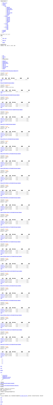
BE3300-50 (2, 194)
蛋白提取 (8, 17)
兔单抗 (3, 68)
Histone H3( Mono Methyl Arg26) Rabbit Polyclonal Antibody (11, 271)
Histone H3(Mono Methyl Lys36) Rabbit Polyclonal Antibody (11, 212)
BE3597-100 (3, 79)
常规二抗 (8, 11)
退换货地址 (16, 385)
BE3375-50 (2, 118)
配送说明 (5, 383)
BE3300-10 (2, 191)
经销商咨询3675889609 (6, 377)
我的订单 (4, 40)
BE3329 (6, 141)
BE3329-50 (2, 147)
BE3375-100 (3, 119)
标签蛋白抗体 (9, 8)
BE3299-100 (3, 207)
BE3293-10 (2, 294)
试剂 (7, 22)
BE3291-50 (2, 326)
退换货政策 (12, 385)
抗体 (5, 6)
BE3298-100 (3, 222)
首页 (4, 2)
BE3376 (6, 97)
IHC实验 (6, 23)
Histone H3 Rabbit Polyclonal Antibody (7, 82)
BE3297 (6, 229)
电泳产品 (8, 18)
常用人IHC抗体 (9, 12)
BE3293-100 (3, 295)
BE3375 (6, 111)
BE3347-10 (2, 135)
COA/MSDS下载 (3, 385)
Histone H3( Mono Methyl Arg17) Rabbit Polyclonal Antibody (11, 329)
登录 (3, 38)
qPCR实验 (6, 27)
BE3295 (6, 258)
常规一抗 (8, 10)
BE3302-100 (3, 163)
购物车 (3, 42)
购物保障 (12, 383)
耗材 (7, 24)
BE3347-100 (3, 134)
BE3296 (6, 243)
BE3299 (6, 199)
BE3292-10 (2, 309)
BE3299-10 (2, 206)
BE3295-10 (2, 265)
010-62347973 (4, 375)
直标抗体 (8, 7)
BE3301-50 (2, 179)
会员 (1, 372)
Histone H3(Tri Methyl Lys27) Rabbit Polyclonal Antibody (10, 227)
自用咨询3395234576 (6, 378)
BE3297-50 (2, 238)
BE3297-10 (2, 235)
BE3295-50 (2, 267)
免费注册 (2, 383)
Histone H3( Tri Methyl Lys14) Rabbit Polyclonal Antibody (10, 344)
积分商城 (4, 30)
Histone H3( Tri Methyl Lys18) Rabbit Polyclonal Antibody (10, 285)
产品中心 (4, 5)
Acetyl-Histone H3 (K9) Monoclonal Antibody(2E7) (9, 70)
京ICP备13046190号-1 (24, 395)
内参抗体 (8, 13)
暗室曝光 (8, 21)
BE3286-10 (2, 353)
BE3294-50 (2, 282)
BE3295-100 (3, 266)
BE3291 (6, 317)
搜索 (1, 35)
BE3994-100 (3, 91)
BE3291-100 (3, 325)
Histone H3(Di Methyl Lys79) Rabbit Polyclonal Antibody (10, 168)
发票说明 (8, 385)
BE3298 (6, 214)
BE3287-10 (2, 338)
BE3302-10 (2, 162)
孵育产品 (8, 20)
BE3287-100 (3, 339)
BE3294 (6, 273)
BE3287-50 (2, 341)
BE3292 (6, 302)
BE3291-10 (2, 323)
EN (3, 32)
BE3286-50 (2, 355)
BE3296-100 (3, 251)
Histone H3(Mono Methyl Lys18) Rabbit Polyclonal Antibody (11, 315)
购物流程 (9, 383)
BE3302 (6, 155)
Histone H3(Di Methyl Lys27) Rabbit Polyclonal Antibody (10, 241)
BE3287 (6, 331)
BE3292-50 (2, 311)
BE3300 (6, 185)
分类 (1, 368)
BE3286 (6, 346)
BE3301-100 (3, 178)
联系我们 (4, 31)
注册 (5, 38)
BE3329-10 (2, 150)
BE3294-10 (2, 279)
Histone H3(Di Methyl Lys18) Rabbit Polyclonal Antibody (10, 300)
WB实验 (6, 16)
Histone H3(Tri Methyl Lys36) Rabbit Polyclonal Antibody (10, 183)
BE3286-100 (3, 354)
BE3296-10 (2, 250)
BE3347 (6, 126)
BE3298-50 (2, 223)
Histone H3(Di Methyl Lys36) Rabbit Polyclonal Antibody (10, 197)
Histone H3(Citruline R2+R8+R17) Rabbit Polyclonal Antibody (11, 109)
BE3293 (6, 287)
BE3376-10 (2, 106)
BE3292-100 (3, 310)
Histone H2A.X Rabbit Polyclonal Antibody (8, 124)
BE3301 (6, 170)
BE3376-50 (2, 103)
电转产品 (8, 19)
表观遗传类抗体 (9, 9)
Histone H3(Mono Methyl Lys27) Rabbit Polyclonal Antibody (11, 256)
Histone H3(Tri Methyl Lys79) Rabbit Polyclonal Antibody (10, 153)
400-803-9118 (4, 376)
